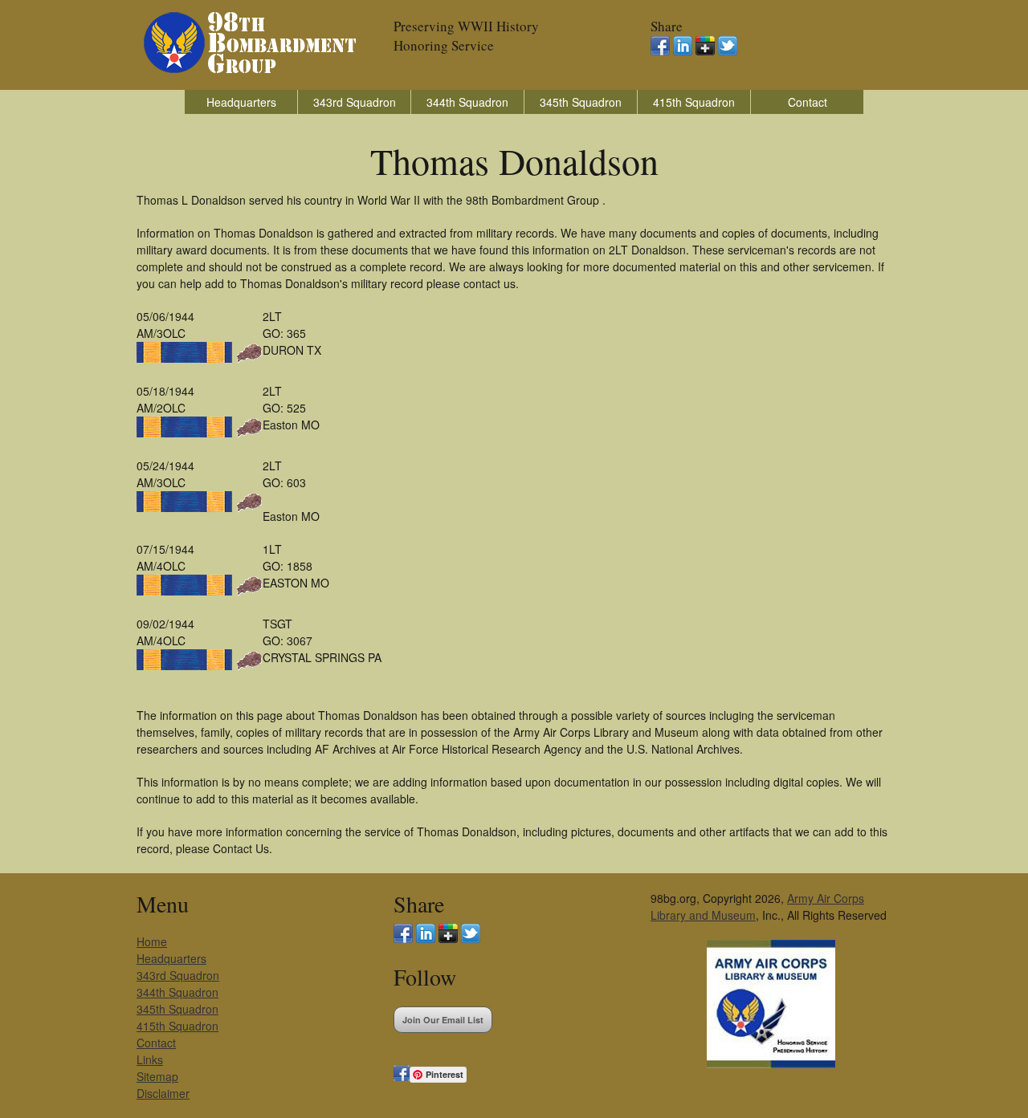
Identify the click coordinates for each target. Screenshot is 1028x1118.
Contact (807, 102)
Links (150, 1059)
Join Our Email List (442, 1020)
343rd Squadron (354, 102)
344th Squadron (467, 102)
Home (152, 941)
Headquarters (241, 102)
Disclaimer (163, 1093)
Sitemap (157, 1076)
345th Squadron (581, 102)
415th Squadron (694, 102)
